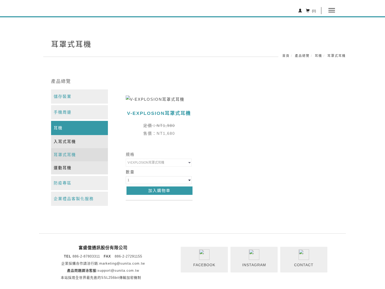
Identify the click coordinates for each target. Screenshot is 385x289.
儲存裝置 (63, 96)
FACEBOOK (204, 265)
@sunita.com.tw (131, 263)
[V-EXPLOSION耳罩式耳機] (155, 99)
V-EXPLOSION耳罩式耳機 (159, 113)
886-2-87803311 (86, 256)
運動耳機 (63, 167)
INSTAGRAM (254, 265)
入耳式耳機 (65, 141)
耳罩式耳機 (336, 56)
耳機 (318, 56)
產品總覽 (302, 56)
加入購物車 (159, 190)
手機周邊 (63, 112)
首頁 (286, 56)
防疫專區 (63, 183)
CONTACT (304, 265)
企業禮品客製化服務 (74, 198)
